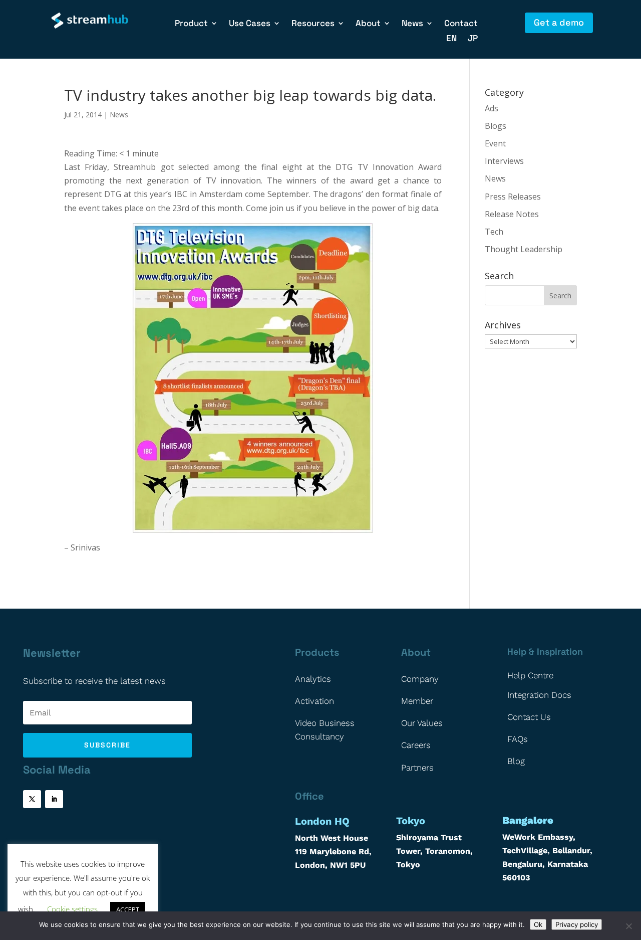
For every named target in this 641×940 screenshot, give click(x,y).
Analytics (313, 679)
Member (417, 701)
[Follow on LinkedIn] (54, 799)
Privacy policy (576, 924)
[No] (628, 926)
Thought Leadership (523, 249)
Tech (494, 231)
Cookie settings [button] (72, 909)
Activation (314, 701)
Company (420, 679)
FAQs (517, 739)
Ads (491, 108)
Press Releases (513, 196)
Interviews (504, 160)
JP (473, 39)
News (119, 114)
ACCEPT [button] (127, 909)
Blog (516, 761)
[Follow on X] (32, 799)
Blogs (495, 125)
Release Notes (512, 214)
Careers (416, 745)
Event (495, 143)
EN (451, 39)
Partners (417, 768)
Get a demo (559, 22)
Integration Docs (539, 695)
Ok (538, 924)
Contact (461, 24)
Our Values (422, 723)
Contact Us (529, 717)
